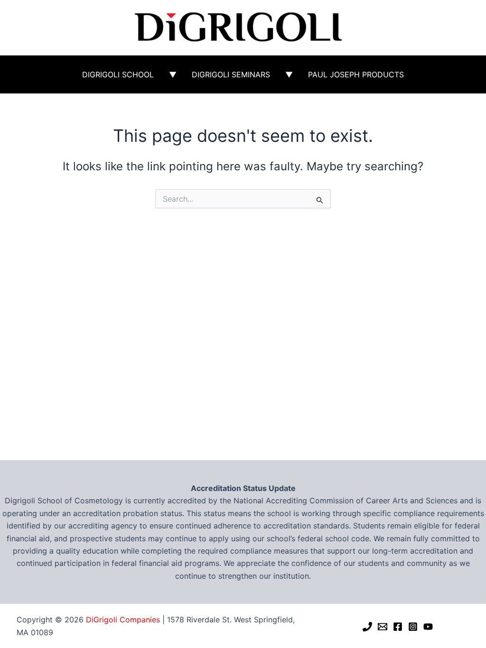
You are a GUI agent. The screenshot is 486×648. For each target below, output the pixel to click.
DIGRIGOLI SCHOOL (118, 74)
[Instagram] (413, 626)
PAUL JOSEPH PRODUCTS (356, 74)
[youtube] (428, 626)
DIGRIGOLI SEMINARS (231, 74)
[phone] (367, 626)
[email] (382, 626)
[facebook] (397, 626)
